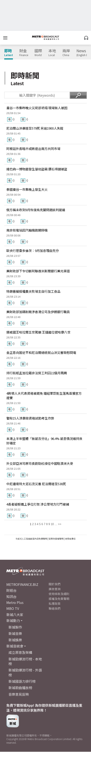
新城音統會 (14, 646)
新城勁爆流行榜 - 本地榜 (25, 661)
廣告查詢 (55, 589)
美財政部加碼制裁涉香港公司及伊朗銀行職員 (38, 311)
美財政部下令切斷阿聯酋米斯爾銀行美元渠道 (38, 271)
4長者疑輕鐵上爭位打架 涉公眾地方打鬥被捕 (37, 504)
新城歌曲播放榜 (20, 687)
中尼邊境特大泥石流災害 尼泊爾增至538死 (36, 484)
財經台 (11, 590)
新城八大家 (14, 614)
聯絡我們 (55, 608)
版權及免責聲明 (59, 598)
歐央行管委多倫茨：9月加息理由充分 (32, 250)
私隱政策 (55, 603)
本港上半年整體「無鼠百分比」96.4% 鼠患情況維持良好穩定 (44, 440)
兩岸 (66, 53)
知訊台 (11, 596)
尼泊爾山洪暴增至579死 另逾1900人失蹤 (34, 128)
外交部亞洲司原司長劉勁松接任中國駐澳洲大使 (39, 463)
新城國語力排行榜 (22, 681)
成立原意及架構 (20, 652)
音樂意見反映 (18, 694)
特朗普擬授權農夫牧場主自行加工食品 (33, 291)
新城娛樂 (15, 639)
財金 (23, 53)
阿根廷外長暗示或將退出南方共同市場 (33, 148)
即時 (8, 53)
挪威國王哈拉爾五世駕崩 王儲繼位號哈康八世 (38, 332)
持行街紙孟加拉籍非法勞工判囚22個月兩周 (36, 373)
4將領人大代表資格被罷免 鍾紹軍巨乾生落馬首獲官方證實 (44, 395)
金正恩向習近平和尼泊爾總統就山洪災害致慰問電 (41, 352)
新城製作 (15, 627)
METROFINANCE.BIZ (22, 584)
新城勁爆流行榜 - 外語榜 (25, 672)
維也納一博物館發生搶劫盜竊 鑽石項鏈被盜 (36, 169)
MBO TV (12, 608)
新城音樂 (15, 633)
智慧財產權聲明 (56, 538)
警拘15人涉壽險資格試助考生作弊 (30, 418)
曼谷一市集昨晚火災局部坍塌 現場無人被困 (36, 108)
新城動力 (13, 620)
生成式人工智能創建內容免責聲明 (31, 538)
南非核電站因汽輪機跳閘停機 (27, 230)
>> (59, 524)
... (56, 524)
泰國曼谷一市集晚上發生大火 (27, 189)
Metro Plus (14, 602)
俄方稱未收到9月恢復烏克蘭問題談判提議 (35, 210)
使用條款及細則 (59, 594)
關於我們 (55, 584)
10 (52, 524)
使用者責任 (70, 538)
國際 (38, 53)
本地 (52, 53)
